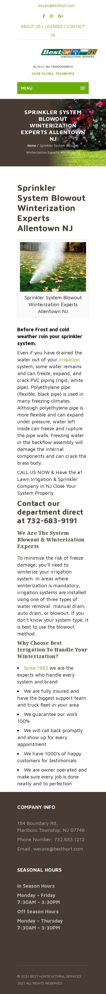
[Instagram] (51, 16)
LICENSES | (56, 26)
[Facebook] (43, 16)
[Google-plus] (61, 16)
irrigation (69, 359)
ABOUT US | (32, 26)
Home (31, 145)
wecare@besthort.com (56, 5)
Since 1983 (36, 668)
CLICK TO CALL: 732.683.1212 (53, 73)
